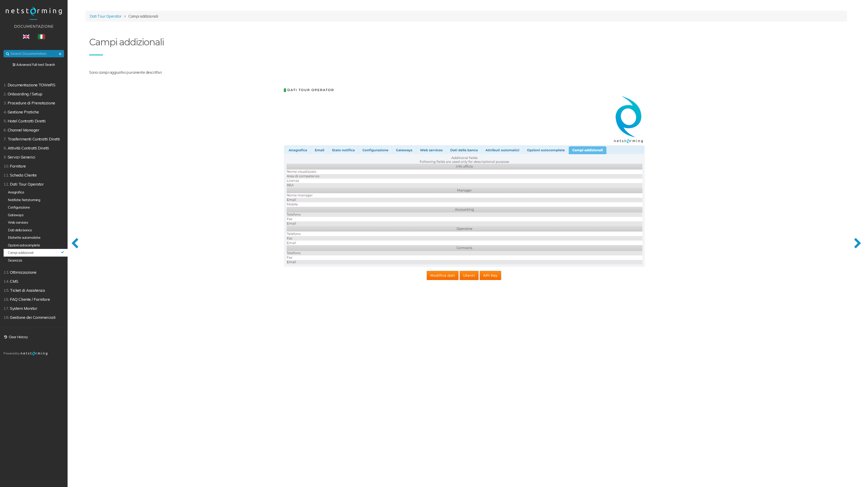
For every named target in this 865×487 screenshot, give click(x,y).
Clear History (18, 337)
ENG (26, 36)
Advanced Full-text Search (35, 64)
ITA (41, 36)
